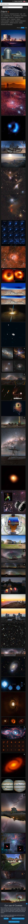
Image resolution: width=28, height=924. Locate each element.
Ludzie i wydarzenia (5, 21)
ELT (11, 15)
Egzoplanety (24, 15)
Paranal (18, 19)
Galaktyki (11, 17)
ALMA (21, 13)
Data (26, 27)
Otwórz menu (5, 4)
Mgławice (13, 19)
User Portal (20, 1)
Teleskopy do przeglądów (6, 24)
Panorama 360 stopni (14, 13)
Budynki (12, 21)
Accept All (6, 918)
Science (16, 1)
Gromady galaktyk (19, 17)
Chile (2, 15)
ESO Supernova (16, 15)
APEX (24, 13)
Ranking (22, 27)
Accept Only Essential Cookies (18, 918)
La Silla (8, 19)
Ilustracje (3, 19)
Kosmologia (7, 15)
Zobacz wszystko (5, 13)
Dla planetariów (4, 17)
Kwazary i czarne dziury (20, 21)
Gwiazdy (21, 22)
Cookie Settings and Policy (14, 921)
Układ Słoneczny (5, 22)
